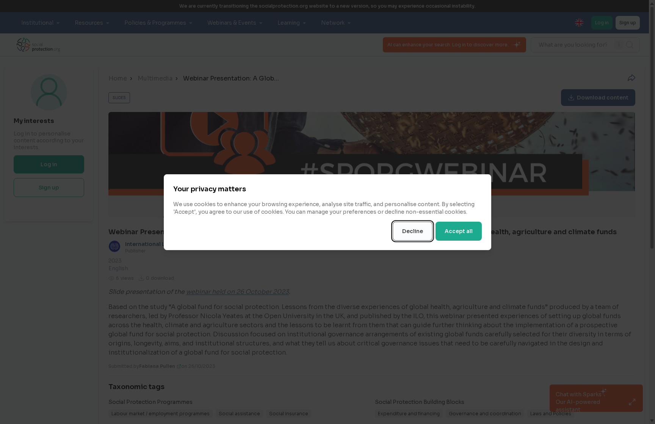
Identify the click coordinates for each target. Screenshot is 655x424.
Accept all (459, 231)
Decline (412, 231)
